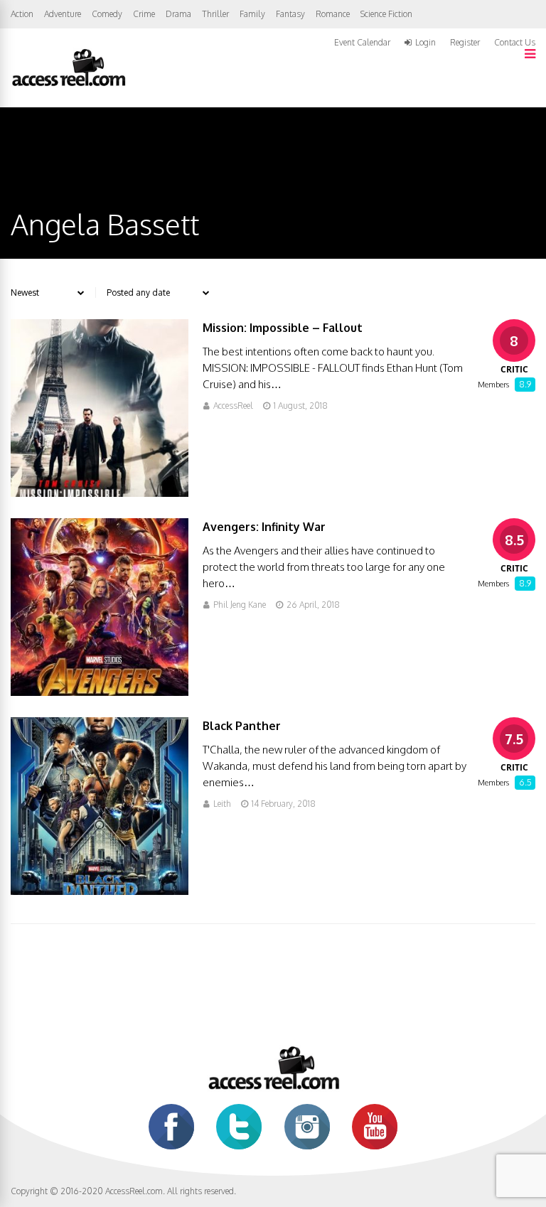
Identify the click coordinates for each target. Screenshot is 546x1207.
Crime (144, 14)
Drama (178, 14)
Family (252, 14)
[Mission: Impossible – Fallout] (99, 493)
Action (22, 14)
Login (425, 42)
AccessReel (233, 405)
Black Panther (242, 726)
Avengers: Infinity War (264, 527)
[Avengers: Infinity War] (99, 692)
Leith (222, 803)
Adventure (62, 14)
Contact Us (514, 42)
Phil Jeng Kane (239, 604)
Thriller (215, 14)
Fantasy (290, 14)
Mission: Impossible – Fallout (283, 328)
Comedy (107, 14)
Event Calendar (362, 42)
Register (465, 42)
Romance (333, 14)
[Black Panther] (99, 891)
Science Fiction (386, 14)
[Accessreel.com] (68, 85)
